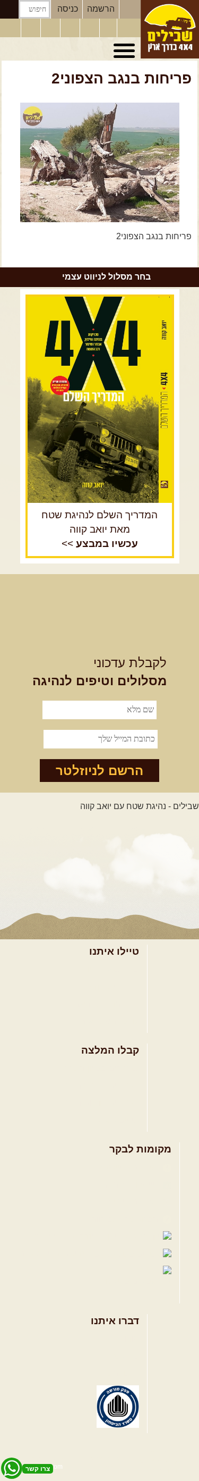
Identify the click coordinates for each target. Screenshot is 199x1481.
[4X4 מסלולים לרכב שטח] (100, 400)
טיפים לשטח (116, 1120)
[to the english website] (10, 27)
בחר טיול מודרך (111, 986)
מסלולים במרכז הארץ (100, 1085)
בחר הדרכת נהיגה (106, 1003)
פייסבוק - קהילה (131, 1184)
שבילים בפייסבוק (128, 1167)
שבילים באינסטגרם (55, 1253)
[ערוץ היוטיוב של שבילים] (90, 28)
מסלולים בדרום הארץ (100, 1102)
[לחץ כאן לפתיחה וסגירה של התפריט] (126, 51)
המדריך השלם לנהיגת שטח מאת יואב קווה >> (99, 529)
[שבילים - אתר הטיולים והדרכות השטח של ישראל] (170, 29)
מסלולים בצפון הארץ (102, 1068)
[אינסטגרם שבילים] (71, 28)
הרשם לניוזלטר (99, 770)
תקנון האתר (118, 1373)
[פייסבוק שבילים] (51, 28)
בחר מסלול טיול (111, 969)
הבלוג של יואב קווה (125, 1219)
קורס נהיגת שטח (109, 1020)
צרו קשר (124, 1356)
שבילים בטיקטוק (130, 1281)
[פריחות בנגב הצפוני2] (99, 162)
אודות (129, 1338)
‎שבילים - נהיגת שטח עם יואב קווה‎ (139, 806)
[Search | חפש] (9, 9)
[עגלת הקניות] (108, 28)
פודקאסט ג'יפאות (67, 1236)
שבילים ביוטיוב (133, 1201)
